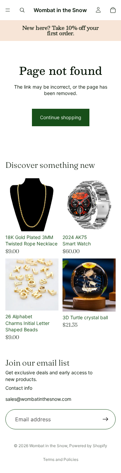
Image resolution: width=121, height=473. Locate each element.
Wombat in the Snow (48, 445)
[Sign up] (105, 419)
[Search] (22, 10)
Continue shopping (60, 117)
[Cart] (113, 10)
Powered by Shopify (88, 445)
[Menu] (7, 10)
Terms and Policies (60, 459)
